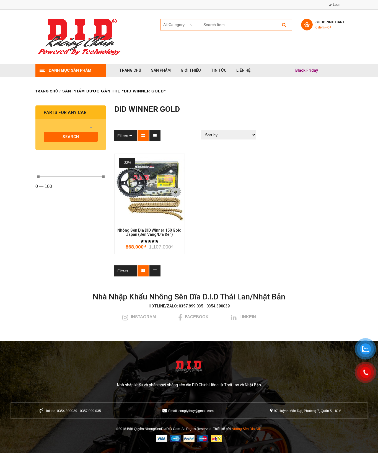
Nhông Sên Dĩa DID (247, 429)
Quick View (174, 220)
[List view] (154, 135)
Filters (122, 135)
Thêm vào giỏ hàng (125, 220)
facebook (197, 316)
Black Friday (306, 70)
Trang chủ (46, 91)
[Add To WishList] (142, 220)
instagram (143, 316)
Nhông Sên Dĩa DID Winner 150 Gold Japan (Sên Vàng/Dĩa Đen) (149, 232)
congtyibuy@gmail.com (196, 411)
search (71, 136)
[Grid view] (143, 135)
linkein (247, 316)
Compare (158, 220)
